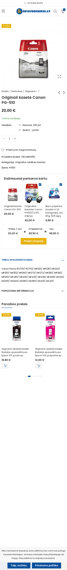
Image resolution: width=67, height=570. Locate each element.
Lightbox (59, 76)
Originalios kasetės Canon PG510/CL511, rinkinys (33, 211)
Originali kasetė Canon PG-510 (13, 208)
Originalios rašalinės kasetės (31, 91)
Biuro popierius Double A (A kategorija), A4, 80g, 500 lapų (54, 211)
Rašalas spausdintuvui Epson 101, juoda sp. (14, 353)
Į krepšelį (5, 366)
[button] (25, 376)
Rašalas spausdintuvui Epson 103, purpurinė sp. (48, 353)
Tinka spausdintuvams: (17, 260)
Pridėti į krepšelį (33, 241)
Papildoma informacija (18, 291)
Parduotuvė (16, 91)
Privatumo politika (46, 565)
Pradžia (5, 91)
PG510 (12, 167)
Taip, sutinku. (19, 565)
